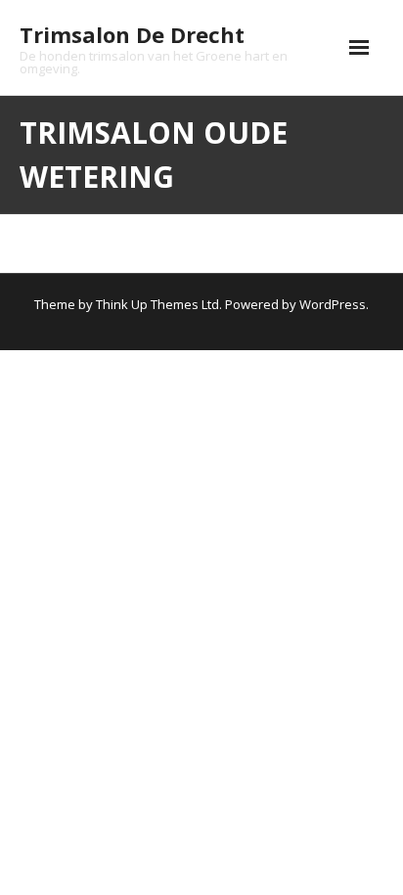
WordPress (332, 304)
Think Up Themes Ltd (157, 304)
